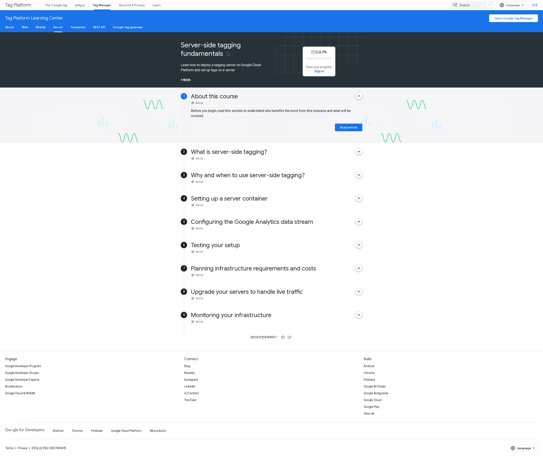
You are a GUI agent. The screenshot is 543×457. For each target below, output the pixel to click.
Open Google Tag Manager (513, 18)
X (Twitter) (191, 393)
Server (58, 27)
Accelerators (13, 386)
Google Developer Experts (22, 379)
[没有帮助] (289, 337)
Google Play (371, 406)
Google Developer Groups (22, 373)
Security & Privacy (132, 5)
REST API (99, 27)
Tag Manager (102, 5)
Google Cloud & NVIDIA (20, 393)
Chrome (369, 373)
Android (369, 366)
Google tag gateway (128, 27)
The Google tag (56, 5)
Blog (187, 366)
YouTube (190, 400)
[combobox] (472, 5)
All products (158, 430)
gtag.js (80, 5)
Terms (9, 448)
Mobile (41, 27)
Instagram (191, 379)
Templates (78, 27)
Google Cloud (372, 400)
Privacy (23, 448)
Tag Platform (18, 5)
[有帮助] (283, 337)
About (9, 27)
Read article (348, 127)
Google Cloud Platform (126, 430)
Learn (157, 5)
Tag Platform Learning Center (34, 18)
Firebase (369, 379)
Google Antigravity (376, 393)
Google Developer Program (23, 366)
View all (369, 413)
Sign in (319, 71)
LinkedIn (189, 386)
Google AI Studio (375, 386)
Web (25, 27)
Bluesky (189, 373)
